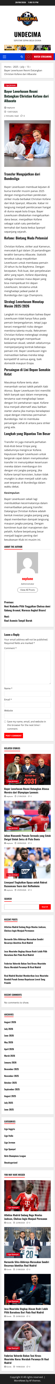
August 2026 (10, 1022)
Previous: (27, 606)
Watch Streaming (42, 56)
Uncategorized (10, 1162)
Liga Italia (8, 1135)
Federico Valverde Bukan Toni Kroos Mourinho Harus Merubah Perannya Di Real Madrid (25, 965)
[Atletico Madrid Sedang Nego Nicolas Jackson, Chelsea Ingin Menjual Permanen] (27, 1195)
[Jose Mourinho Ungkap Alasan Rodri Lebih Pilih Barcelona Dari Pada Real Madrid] (27, 1289)
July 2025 (8, 1102)
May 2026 (8, 1042)
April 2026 (9, 1049)
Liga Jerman (11, 85)
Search (8, 898)
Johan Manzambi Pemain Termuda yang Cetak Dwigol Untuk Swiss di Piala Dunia (27, 837)
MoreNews (20, 1380)
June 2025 (9, 1109)
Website (8, 710)
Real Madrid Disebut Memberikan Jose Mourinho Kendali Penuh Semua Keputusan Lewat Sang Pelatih (26, 979)
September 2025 (12, 1089)
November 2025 (11, 1076)
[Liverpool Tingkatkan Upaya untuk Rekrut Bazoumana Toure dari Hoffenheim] (27, 863)
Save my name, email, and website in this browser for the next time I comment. (26, 725)
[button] (4, 57)
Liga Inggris (9, 1129)
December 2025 (11, 1069)
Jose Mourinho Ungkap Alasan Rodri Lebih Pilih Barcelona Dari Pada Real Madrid (25, 953)
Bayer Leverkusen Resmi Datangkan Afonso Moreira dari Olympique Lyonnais (26, 790)
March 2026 (9, 1055)
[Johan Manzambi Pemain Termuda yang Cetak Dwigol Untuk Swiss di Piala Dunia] (27, 816)
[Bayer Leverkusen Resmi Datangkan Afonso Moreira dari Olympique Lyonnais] (27, 769)
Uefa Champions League (15, 1156)
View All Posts (27, 589)
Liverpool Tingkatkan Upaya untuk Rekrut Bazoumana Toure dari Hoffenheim (25, 884)
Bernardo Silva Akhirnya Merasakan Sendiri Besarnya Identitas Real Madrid (23, 941)
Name (8, 688)
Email (8, 699)
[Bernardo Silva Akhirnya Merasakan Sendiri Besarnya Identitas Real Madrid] (27, 1242)
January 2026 (10, 1062)
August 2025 (10, 1096)
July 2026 (8, 1029)
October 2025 (10, 1082)
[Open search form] (22, 56)
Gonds (8, 1223)
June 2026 (9, 1035)
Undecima (27, 34)
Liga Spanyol (10, 1149)
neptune (11, 107)
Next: (18, 618)
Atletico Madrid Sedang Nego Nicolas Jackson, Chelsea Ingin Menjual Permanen (25, 928)
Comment (10, 648)
